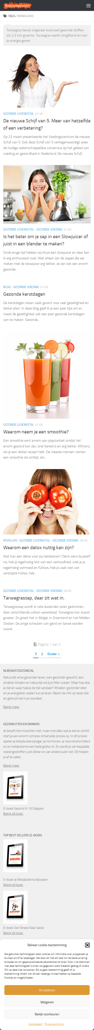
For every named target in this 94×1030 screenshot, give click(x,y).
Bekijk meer (11, 707)
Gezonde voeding (49, 229)
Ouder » (53, 654)
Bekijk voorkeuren (47, 1014)
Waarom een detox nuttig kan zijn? (38, 547)
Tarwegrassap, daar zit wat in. (33, 598)
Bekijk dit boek (13, 814)
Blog (7, 287)
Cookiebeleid (35, 1024)
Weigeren (47, 1002)
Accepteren (47, 990)
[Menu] (88, 5)
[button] (87, 945)
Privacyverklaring (54, 1024)
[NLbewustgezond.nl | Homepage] (22, 5)
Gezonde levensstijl (18, 114)
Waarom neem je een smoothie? (36, 432)
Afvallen (10, 540)
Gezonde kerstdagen (24, 294)
